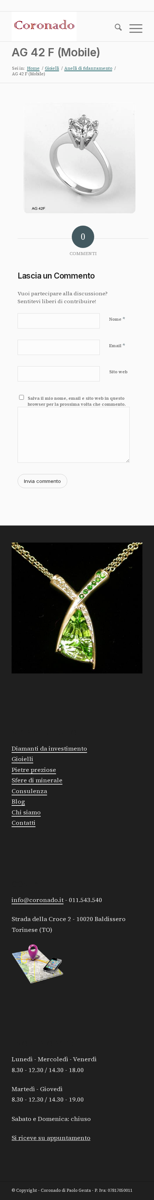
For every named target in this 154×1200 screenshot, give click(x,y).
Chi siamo (26, 812)
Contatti (24, 823)
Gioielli (22, 759)
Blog (18, 801)
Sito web (118, 372)
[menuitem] (114, 29)
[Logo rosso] (64, 26)
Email (117, 345)
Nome (117, 319)
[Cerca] (114, 29)
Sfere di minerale (37, 780)
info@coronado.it (38, 900)
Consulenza (29, 791)
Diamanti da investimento (49, 748)
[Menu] (132, 29)
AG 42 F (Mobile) (56, 52)
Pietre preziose (34, 770)
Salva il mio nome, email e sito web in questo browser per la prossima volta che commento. (77, 402)
